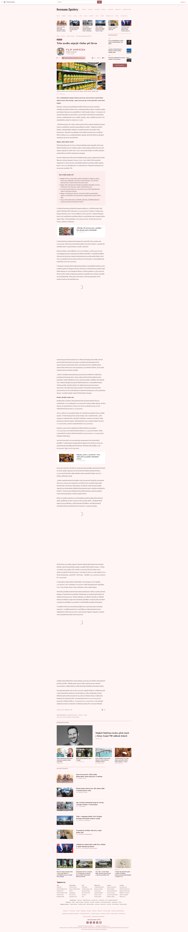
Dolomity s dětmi (111, 896)
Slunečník (92, 902)
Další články (120, 65)
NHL (83, 896)
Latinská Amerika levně (112, 895)
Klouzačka (97, 902)
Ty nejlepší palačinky (99, 887)
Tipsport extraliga (86, 891)
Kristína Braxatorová (90, 848)
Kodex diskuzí (114, 914)
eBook (94, 57)
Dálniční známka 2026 (124, 889)
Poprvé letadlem (110, 889)
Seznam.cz (183, 2)
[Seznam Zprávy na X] (91, 922)
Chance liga (84, 887)
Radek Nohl (82, 778)
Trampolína (86, 902)
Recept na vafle (97, 895)
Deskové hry (103, 904)
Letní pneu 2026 (123, 887)
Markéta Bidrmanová (85, 834)
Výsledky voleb (60, 891)
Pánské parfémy (123, 904)
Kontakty (89, 911)
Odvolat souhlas (87, 916)
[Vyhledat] (99, 2)
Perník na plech (97, 896)
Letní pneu (97, 904)
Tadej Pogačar (72, 893)
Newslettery (122, 914)
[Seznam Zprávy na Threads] (97, 922)
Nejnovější (112, 35)
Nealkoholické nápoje (72, 715)
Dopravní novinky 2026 (125, 891)
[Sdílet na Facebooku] (102, 710)
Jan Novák (82, 806)
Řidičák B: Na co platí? (124, 893)
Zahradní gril (114, 902)
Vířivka (119, 902)
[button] (62, 23)
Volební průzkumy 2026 (62, 889)
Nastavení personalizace (98, 916)
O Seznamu (72, 911)
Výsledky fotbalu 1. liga (87, 889)
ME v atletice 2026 (86, 893)
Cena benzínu (101, 900)
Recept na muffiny (98, 889)
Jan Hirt (71, 891)
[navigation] (2, 2)
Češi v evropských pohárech (111, 900)
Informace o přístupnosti (117, 911)
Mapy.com (79, 900)
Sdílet (100, 57)
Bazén (73, 902)
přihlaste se (82, 58)
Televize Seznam (95, 914)
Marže (85, 715)
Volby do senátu (60, 895)
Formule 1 (84, 895)
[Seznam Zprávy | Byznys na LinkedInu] (100, 922)
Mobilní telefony (73, 904)
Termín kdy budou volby (62, 893)
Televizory (109, 904)
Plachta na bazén (79, 902)
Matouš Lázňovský (85, 820)
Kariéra (78, 911)
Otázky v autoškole (124, 895)
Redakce (94, 911)
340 (104, 57)
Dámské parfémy (90, 904)
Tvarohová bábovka (98, 893)
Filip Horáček (76, 49)
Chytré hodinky (115, 904)
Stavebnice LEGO (82, 904)
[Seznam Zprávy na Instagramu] (94, 922)
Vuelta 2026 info (72, 887)
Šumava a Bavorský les (112, 891)
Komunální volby (60, 896)
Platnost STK (122, 896)
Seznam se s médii (105, 914)
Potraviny (80, 715)
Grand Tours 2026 (73, 896)
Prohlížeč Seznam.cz (85, 914)
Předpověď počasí (87, 900)
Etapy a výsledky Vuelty (74, 889)
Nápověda (83, 911)
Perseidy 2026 (95, 900)
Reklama (100, 911)
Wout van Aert (72, 895)
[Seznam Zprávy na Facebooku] (88, 922)
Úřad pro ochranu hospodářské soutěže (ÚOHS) (68, 717)
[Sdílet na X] (104, 710)
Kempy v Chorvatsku (111, 887)
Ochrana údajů (106, 911)
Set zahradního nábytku (106, 902)
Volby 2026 (59, 887)
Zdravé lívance (97, 891)
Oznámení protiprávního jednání (70, 914)
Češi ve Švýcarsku (111, 893)
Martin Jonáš (83, 792)
